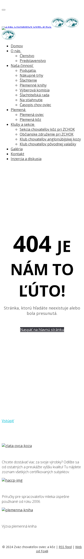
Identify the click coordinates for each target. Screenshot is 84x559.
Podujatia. (28, 70)
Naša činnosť (22, 65)
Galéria (17, 148)
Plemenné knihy (33, 85)
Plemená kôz (30, 119)
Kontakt (17, 153)
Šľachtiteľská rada (34, 95)
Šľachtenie (28, 80)
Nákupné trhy (31, 75)
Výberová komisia (35, 90)
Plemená (18, 109)
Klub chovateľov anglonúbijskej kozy (50, 139)
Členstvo (27, 55)
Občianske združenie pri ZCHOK (46, 134)
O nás (15, 50)
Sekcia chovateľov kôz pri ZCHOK (47, 129)
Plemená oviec (32, 114)
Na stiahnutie (31, 99)
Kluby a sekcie (22, 124)
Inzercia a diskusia (26, 158)
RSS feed (65, 547)
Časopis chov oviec (35, 104)
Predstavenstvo (33, 60)
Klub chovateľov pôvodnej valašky (48, 144)
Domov (17, 45)
